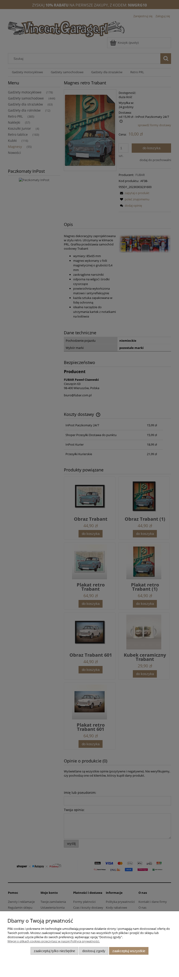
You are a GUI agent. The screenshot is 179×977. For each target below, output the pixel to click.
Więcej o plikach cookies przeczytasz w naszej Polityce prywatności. (53, 941)
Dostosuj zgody (93, 951)
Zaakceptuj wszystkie (128, 951)
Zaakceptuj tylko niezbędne (54, 951)
